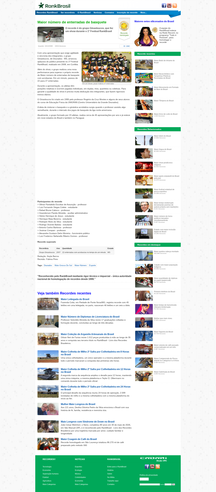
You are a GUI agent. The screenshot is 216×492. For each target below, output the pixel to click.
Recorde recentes (146, 54)
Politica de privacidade (149, 475)
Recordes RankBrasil (47, 12)
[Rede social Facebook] (163, 5)
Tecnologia (47, 467)
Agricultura (47, 481)
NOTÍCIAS (80, 459)
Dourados (48, 265)
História (110, 470)
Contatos (109, 12)
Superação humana (50, 474)
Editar (145, 479)
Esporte (92, 265)
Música (78, 474)
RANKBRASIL (114, 459)
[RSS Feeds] (174, 5)
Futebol (46, 477)
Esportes (78, 467)
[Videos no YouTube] (169, 5)
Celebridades (80, 477)
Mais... (143, 12)
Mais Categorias (49, 484)
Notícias (98, 12)
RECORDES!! (49, 459)
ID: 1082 (127, 46)
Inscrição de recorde (127, 12)
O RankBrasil (84, 12)
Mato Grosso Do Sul (63, 265)
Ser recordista (68, 12)
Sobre (109, 474)
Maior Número (81, 265)
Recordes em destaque (148, 245)
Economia (47, 470)
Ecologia (78, 470)
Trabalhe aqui (112, 481)
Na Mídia (110, 477)
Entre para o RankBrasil (116, 467)
